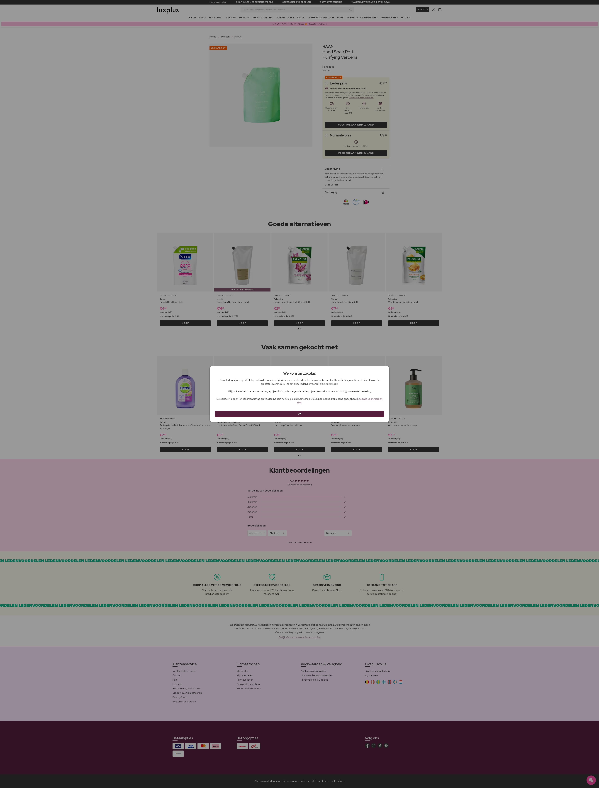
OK (299, 413)
